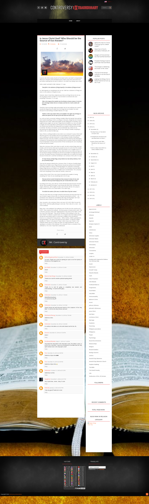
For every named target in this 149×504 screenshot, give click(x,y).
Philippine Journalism (95, 329)
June (92, 169)
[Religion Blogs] (92, 423)
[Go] (110, 7)
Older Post (82, 419)
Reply (46, 263)
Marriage (91, 320)
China (90, 233)
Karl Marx (91, 314)
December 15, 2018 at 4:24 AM (64, 276)
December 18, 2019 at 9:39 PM (55, 361)
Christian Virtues (93, 241)
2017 (91, 189)
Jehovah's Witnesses (95, 308)
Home (70, 21)
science (91, 355)
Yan (46, 353)
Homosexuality (93, 296)
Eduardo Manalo (93, 273)
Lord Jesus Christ (94, 317)
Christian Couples (94, 235)
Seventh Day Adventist (95, 358)
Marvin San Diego (50, 276)
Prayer (91, 335)
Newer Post (40, 419)
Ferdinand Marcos (94, 284)
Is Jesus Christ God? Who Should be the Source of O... (97, 143)
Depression (92, 267)
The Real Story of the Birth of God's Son (98, 132)
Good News (92, 290)
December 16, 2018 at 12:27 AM (59, 305)
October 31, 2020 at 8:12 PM (58, 370)
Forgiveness (92, 287)
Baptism (91, 221)
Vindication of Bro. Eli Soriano (97, 376)
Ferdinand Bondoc (50, 341)
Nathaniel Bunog (50, 315)
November (94, 153)
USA (90, 373)
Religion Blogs (90, 424)
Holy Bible (92, 293)
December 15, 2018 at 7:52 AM (59, 284)
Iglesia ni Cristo (93, 299)
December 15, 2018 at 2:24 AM (66, 257)
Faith (90, 276)
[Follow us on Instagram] (45, 7)
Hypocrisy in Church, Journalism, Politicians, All (102, 50)
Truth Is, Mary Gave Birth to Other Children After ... (98, 148)
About (78, 21)
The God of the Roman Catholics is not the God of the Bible (102, 74)
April (92, 175)
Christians (92, 247)
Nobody (47, 388)
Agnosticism (92, 209)
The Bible (91, 367)
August (93, 163)
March (93, 178)
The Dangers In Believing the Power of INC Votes (102, 67)
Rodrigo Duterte (93, 352)
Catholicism (92, 230)
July (92, 166)
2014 (91, 198)
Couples (91, 253)
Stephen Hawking (94, 364)
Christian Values (93, 238)
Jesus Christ (92, 311)
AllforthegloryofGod (51, 257)
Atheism (91, 215)
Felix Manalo (92, 281)
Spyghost (48, 379)
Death (91, 264)
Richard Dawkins (93, 349)
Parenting (92, 326)
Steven (47, 332)
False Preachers (93, 278)
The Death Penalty (94, 370)
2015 (91, 195)
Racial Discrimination (95, 340)
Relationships (93, 343)
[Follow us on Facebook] (38, 7)
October (93, 156)
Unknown (48, 285)
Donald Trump (93, 270)
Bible (90, 227)
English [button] (109, 1)
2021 (91, 117)
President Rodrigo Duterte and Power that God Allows (102, 61)
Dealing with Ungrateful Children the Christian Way (98, 260)
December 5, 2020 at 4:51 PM (58, 379)
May (92, 172)
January (93, 185)
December (94, 129)
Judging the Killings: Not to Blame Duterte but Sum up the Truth (102, 80)
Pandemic (92, 323)
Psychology (92, 338)
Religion (91, 346)
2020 (91, 120)
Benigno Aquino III (94, 224)
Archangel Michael (94, 212)
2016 (91, 192)
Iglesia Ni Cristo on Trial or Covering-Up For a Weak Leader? (102, 44)
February (93, 182)
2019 (91, 123)
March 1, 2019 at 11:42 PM (63, 341)
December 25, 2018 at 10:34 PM (58, 332)
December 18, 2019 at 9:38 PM (55, 353)
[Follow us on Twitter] (42, 7)
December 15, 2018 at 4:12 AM (58, 267)
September (94, 160)
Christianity (53, 44)
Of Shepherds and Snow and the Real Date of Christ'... (98, 137)
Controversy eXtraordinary (15, 494)
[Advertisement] (74, 29)
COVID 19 (91, 256)
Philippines (92, 332)
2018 (91, 127)
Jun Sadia (47, 267)
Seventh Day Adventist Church (97, 361)
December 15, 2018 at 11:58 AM (59, 295)
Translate (101, 469)
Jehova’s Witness (94, 305)
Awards (91, 218)
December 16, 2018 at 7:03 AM (63, 315)
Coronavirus (92, 250)
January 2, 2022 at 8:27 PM (56, 388)
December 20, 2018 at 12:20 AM (59, 324)
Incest (91, 302)
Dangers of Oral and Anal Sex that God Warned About (103, 56)
